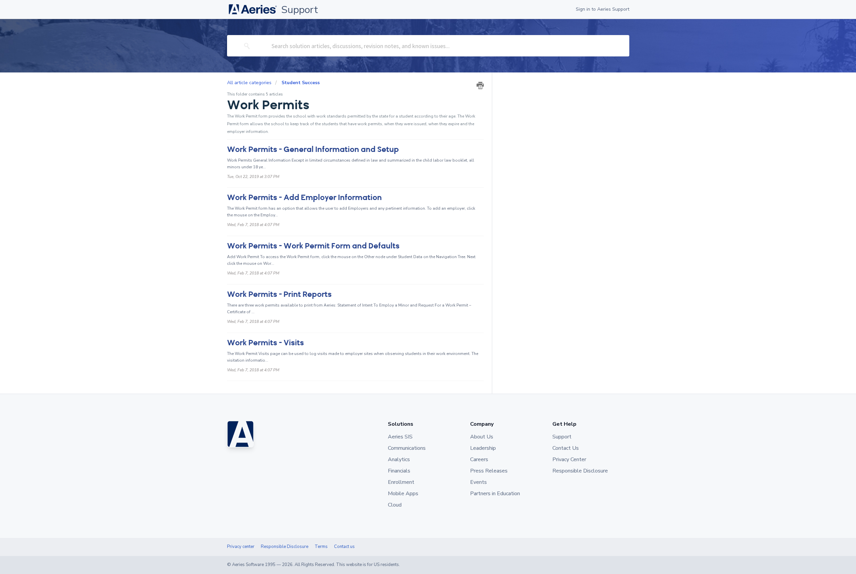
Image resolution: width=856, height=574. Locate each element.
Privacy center (240, 547)
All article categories (250, 82)
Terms (321, 547)
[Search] (247, 45)
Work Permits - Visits (265, 342)
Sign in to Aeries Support (602, 9)
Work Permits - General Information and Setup (313, 149)
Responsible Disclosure (284, 547)
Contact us (344, 547)
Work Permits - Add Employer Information (304, 197)
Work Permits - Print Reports (279, 294)
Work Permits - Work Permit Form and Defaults (313, 245)
